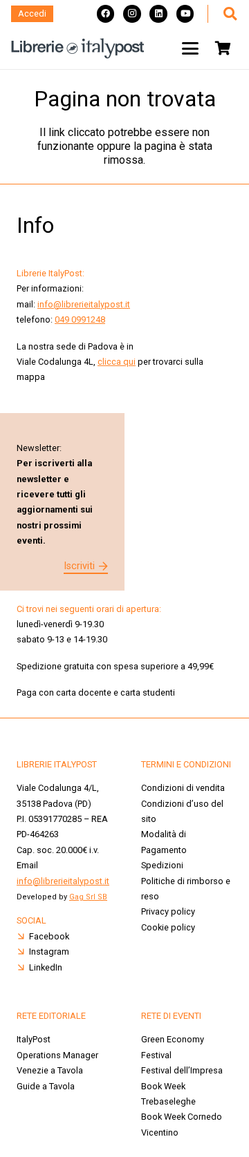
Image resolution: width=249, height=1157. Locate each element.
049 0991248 (80, 319)
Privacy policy (168, 911)
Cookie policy (168, 927)
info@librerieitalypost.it (83, 304)
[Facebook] (106, 14)
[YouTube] (185, 14)
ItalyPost (33, 1039)
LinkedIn (45, 967)
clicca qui (117, 361)
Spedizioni (162, 865)
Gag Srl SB (88, 896)
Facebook (49, 936)
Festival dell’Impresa (182, 1070)
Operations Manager (58, 1055)
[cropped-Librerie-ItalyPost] (78, 48)
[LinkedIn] (158, 14)
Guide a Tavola (46, 1086)
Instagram (49, 951)
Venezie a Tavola (50, 1070)
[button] (229, 14)
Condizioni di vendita (183, 788)
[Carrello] (223, 48)
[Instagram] (132, 14)
